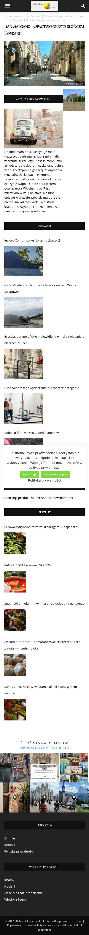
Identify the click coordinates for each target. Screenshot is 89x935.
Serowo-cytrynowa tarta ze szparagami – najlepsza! (41, 527)
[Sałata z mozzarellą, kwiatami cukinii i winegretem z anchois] (15, 711)
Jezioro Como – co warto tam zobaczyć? (32, 240)
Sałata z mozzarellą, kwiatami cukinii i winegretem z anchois (41, 690)
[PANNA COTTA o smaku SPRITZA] (15, 583)
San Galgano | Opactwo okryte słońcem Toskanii (55, 16)
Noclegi (9, 886)
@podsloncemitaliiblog (44, 747)
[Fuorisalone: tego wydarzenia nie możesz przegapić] (23, 408)
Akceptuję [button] (30, 474)
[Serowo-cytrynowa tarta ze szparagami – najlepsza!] (15, 544)
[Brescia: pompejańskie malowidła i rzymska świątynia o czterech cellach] (23, 364)
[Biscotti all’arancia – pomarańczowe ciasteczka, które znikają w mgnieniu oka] (15, 666)
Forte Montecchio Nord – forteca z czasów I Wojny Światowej (40, 288)
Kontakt (9, 845)
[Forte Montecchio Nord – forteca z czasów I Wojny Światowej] (23, 312)
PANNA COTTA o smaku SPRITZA (27, 565)
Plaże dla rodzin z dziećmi (23, 893)
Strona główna (13, 16)
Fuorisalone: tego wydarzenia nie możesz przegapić (41, 388)
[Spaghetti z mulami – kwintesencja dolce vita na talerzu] (15, 621)
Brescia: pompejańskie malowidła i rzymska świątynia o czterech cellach (44, 339)
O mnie (9, 838)
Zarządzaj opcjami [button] (55, 474)
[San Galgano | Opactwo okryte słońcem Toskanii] (44, 85)
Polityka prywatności (19, 851)
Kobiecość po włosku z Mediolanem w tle (33, 433)
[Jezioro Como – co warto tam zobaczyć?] (23, 261)
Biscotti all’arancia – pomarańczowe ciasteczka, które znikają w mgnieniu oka (42, 645)
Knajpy (9, 880)
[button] (7, 6)
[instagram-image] (15, 767)
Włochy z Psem (15, 899)
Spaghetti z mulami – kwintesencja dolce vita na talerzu (44, 603)
